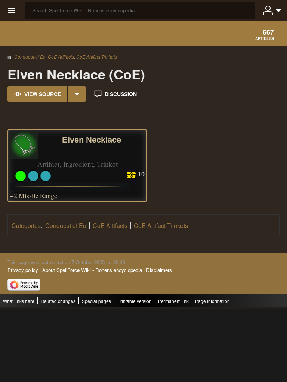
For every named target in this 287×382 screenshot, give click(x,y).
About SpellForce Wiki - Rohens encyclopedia (92, 269)
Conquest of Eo (30, 56)
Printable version (134, 301)
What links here (18, 301)
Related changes (58, 301)
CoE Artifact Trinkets (96, 57)
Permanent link (173, 301)
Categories (26, 225)
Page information (212, 301)
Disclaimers (159, 269)
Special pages (96, 301)
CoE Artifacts (61, 56)
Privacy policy (22, 269)
